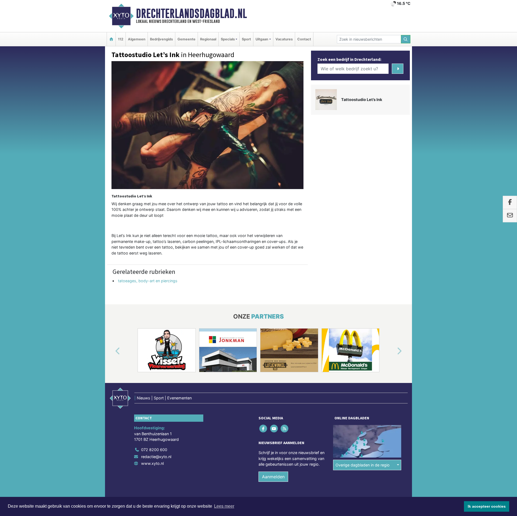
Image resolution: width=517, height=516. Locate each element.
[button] (111, 351)
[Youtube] (274, 428)
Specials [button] (228, 39)
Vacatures (284, 39)
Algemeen (136, 39)
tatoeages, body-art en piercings (147, 280)
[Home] (111, 39)
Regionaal (208, 39)
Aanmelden (273, 476)
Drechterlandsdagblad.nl (191, 13)
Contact (304, 39)
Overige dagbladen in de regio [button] (363, 465)
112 (120, 39)
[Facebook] (263, 428)
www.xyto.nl (152, 463)
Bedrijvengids (161, 39)
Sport (246, 39)
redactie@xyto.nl (156, 456)
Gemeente (186, 39)
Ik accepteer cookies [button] (487, 506)
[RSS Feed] (285, 428)
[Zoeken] (406, 39)
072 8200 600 (154, 449)
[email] (510, 215)
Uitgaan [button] (262, 39)
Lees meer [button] (224, 506)
